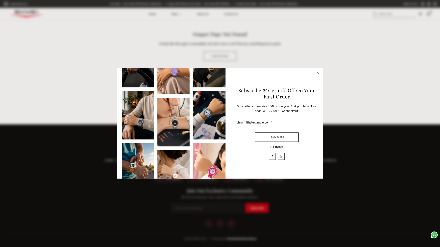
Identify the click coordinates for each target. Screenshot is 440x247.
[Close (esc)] (318, 73)
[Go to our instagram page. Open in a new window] (281, 156)
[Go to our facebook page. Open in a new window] (272, 156)
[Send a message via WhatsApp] (434, 235)
